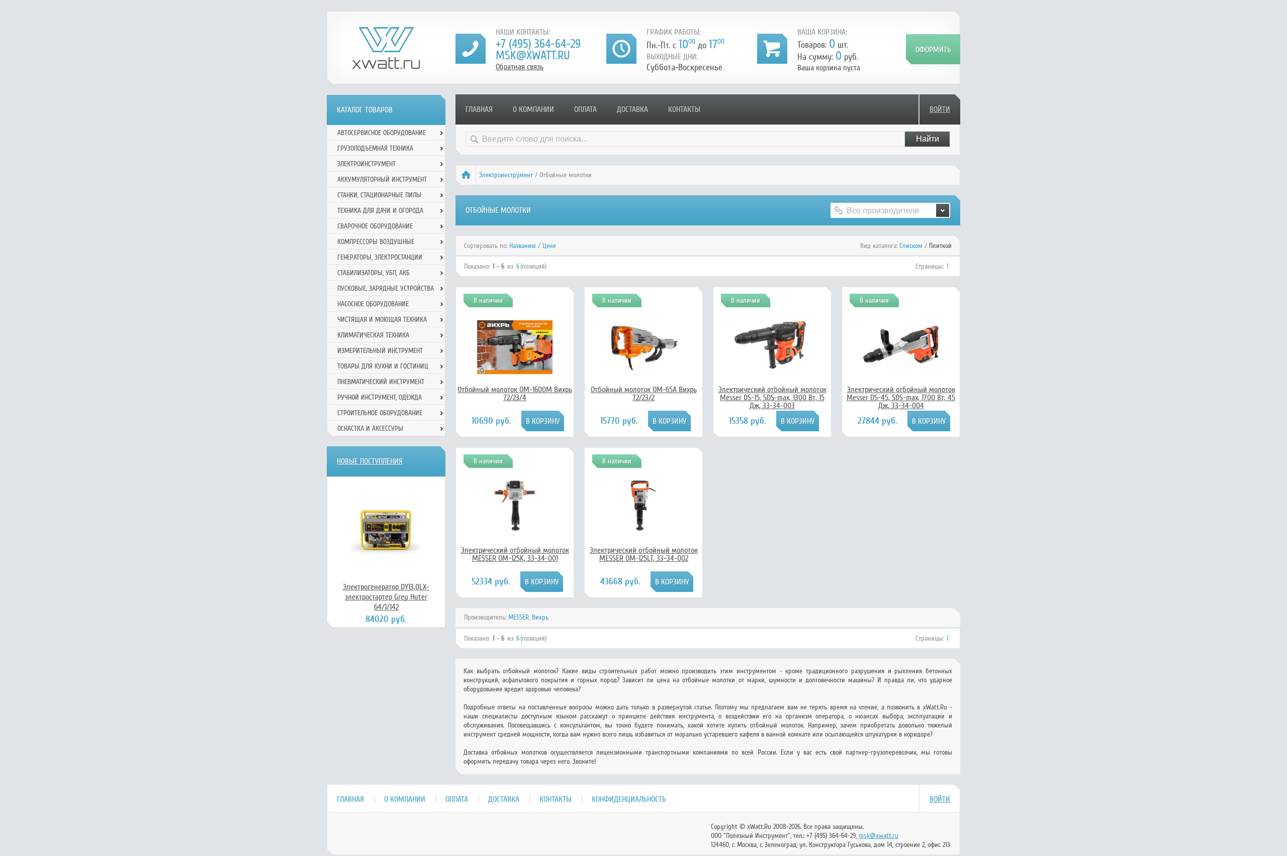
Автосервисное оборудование (381, 133)
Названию (522, 245)
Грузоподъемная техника (375, 148)
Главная (479, 109)
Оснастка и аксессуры (370, 428)
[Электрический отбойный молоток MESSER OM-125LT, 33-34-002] (643, 528)
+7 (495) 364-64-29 (538, 44)
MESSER (518, 617)
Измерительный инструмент (380, 350)
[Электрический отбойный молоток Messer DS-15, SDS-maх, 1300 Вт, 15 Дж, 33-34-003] (772, 367)
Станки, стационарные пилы (379, 195)
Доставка (632, 109)
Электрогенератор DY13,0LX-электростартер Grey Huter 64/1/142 (386, 597)
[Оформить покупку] (933, 49)
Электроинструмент (506, 175)
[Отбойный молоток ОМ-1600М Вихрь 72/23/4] (515, 375)
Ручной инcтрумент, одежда (379, 397)
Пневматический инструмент (380, 382)
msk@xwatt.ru (533, 55)
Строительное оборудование (379, 413)
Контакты (684, 109)
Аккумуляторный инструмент (382, 179)
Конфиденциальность (629, 799)
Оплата (585, 109)
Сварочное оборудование (375, 226)
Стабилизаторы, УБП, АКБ (373, 273)
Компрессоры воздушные (375, 241)
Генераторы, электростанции (379, 257)
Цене (549, 245)
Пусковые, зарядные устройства (385, 288)
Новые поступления (370, 461)
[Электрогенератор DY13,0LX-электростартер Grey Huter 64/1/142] (386, 529)
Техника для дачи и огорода (380, 210)
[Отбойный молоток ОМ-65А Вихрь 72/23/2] (643, 367)
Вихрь (540, 617)
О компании (533, 109)
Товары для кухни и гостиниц (382, 366)
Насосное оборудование (373, 304)
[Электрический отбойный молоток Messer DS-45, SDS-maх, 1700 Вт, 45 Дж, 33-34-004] (901, 367)
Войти (940, 109)
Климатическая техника (373, 335)
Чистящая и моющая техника (382, 319)
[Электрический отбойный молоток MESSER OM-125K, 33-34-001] (515, 528)
